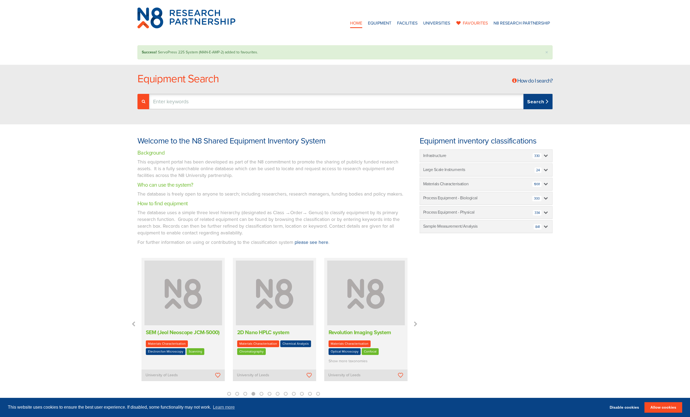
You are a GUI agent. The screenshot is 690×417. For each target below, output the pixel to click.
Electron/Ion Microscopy (165, 351)
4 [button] (253, 394)
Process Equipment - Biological (481, 198)
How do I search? (535, 81)
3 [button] (245, 394)
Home (356, 23)
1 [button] (229, 394)
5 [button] (261, 394)
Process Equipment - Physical (481, 212)
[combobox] (351, 101)
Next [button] (415, 324)
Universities (436, 23)
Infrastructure (481, 155)
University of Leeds (162, 375)
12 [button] (318, 394)
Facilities (407, 23)
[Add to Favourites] (218, 375)
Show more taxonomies (348, 361)
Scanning (195, 351)
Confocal (370, 351)
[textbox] (206, 101)
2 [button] (237, 394)
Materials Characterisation (167, 344)
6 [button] (269, 394)
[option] (183, 323)
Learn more (224, 407)
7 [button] (278, 394)
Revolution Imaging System (360, 332)
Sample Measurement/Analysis (481, 226)
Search (536, 102)
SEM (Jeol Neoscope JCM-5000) (183, 332)
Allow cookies (663, 407)
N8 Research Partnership (522, 23)
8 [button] (286, 394)
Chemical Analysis (295, 344)
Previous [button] (133, 324)
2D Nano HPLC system (263, 332)
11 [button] (310, 394)
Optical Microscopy (344, 351)
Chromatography (251, 351)
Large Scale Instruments (481, 169)
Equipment (379, 23)
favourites (475, 23)
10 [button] (302, 394)
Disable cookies (624, 407)
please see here (311, 242)
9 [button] (294, 394)
